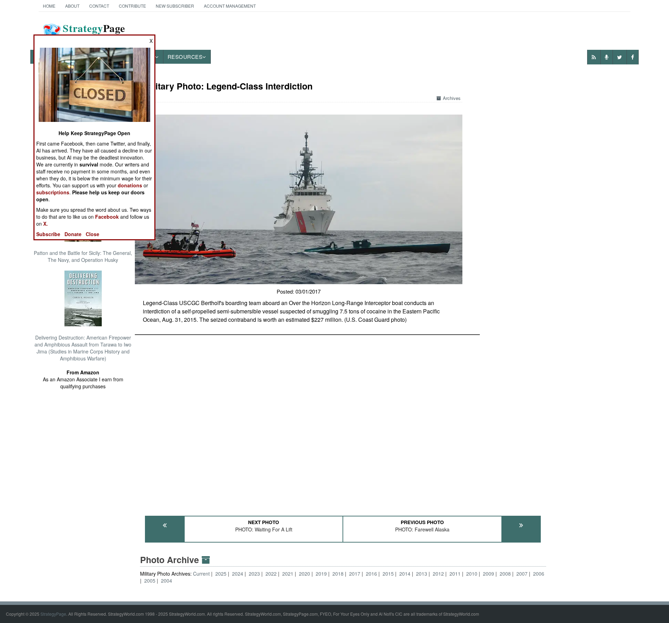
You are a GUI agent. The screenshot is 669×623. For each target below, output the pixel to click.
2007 (522, 573)
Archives (452, 98)
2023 (254, 573)
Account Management (230, 6)
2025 (220, 573)
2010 (471, 573)
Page (94, 32)
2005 (149, 580)
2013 (421, 573)
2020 (304, 573)
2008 (505, 573)
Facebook (107, 216)
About (72, 6)
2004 (166, 580)
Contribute (132, 6)
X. (45, 223)
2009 (488, 573)
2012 (438, 573)
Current (202, 573)
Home (49, 6)
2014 (404, 573)
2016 (371, 573)
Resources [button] (185, 56)
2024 (237, 573)
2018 (338, 573)
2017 (354, 573)
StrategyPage (53, 614)
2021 (287, 573)
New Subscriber (175, 6)
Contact (99, 6)
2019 (321, 573)
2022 (271, 573)
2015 (388, 573)
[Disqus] (343, 422)
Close (92, 234)
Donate (73, 234)
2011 (455, 573)
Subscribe (48, 234)
